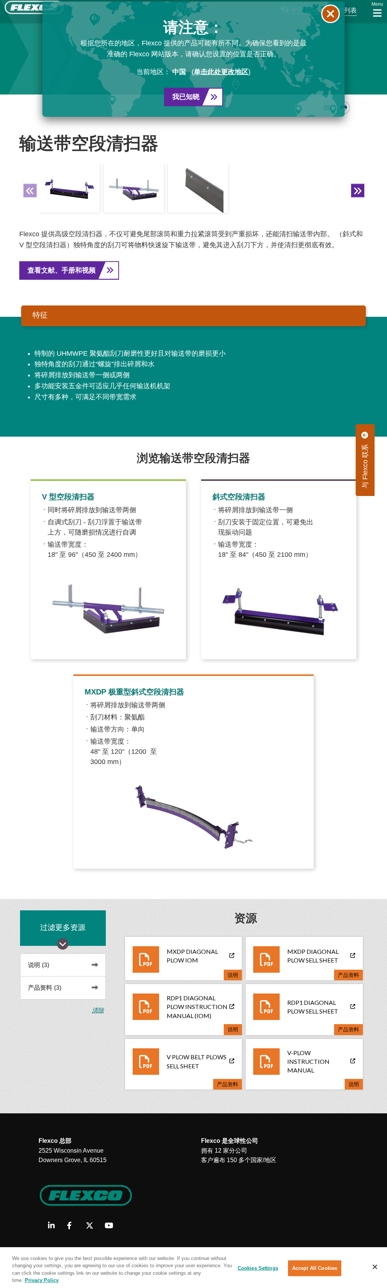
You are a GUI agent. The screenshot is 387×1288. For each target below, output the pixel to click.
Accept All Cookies (314, 1268)
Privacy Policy (42, 1280)
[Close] (375, 1267)
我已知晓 (186, 97)
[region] (193, 1267)
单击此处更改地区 (221, 72)
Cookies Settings (258, 1268)
